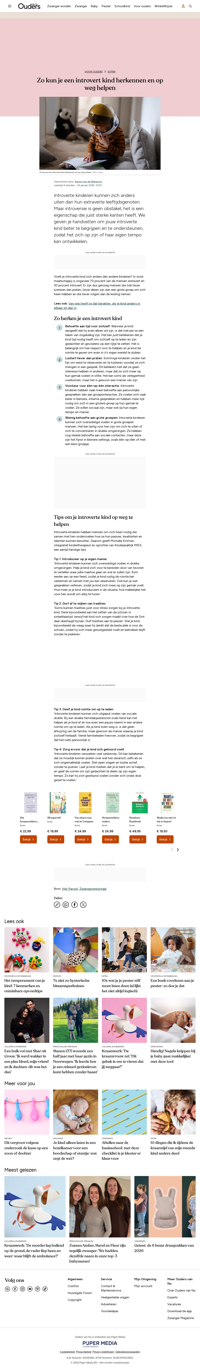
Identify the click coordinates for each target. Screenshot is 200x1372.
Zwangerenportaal (92, 889)
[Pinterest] (37, 1288)
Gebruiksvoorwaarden (127, 1352)
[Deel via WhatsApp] (66, 905)
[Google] (7, 1288)
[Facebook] (15, 1288)
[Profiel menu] (183, 6)
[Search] (190, 6)
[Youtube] (30, 1288)
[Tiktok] (45, 1288)
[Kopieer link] (57, 905)
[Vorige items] (172, 850)
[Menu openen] (10, 6)
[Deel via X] (83, 905)
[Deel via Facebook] (74, 905)
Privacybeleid (83, 1352)
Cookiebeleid (67, 1352)
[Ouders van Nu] (29, 6)
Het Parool (70, 889)
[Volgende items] (178, 850)
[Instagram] (22, 1288)
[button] (103, 1352)
